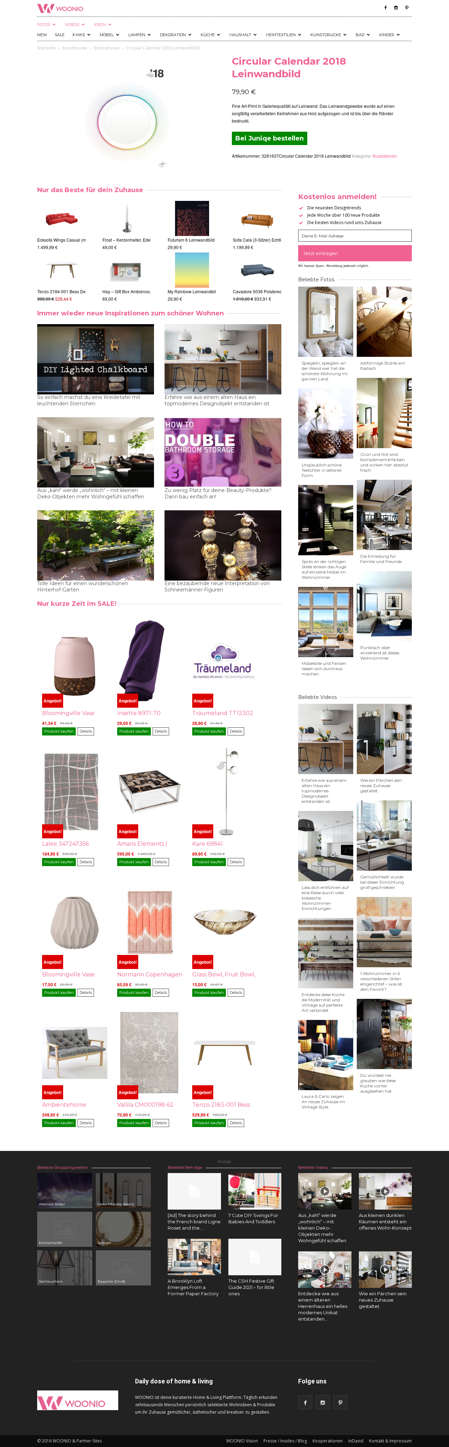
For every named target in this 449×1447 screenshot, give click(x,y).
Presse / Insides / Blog (285, 1441)
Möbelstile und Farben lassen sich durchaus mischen (324, 668)
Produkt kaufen (59, 731)
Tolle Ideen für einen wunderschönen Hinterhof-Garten (82, 586)
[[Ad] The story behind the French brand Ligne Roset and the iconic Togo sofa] (194, 1191)
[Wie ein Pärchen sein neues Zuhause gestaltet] (385, 1269)
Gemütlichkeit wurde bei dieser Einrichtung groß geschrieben (382, 882)
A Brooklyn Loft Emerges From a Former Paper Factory (193, 1287)
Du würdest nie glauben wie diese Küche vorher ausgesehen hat (378, 1083)
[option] (61, 251)
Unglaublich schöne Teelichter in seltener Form (322, 470)
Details (86, 731)
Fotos (43, 24)
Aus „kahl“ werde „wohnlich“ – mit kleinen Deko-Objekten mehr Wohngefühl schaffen (90, 493)
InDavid (355, 1441)
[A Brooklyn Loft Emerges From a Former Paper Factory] (194, 1257)
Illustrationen (107, 48)
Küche (208, 34)
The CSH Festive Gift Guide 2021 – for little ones (251, 1287)
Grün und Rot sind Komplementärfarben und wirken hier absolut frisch (384, 462)
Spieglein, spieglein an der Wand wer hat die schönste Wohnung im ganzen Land (325, 370)
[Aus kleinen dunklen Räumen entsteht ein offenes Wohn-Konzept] (385, 1191)
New (42, 34)
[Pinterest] (406, 8)
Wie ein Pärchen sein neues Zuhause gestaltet (381, 785)
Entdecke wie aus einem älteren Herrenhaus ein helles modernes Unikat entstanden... (322, 1306)
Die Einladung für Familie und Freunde (381, 559)
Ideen (100, 24)
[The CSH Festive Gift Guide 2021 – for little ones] (255, 1257)
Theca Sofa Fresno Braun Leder (263, 291)
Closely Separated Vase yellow (132, 291)
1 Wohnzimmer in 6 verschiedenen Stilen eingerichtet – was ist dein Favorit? (381, 981)
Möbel (107, 34)
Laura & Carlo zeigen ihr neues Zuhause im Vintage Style (323, 1101)
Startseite (46, 48)
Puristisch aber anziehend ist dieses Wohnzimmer (379, 653)
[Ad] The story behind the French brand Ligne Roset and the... (194, 1221)
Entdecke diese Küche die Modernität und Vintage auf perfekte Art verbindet (323, 1002)
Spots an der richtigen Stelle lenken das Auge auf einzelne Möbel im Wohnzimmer (324, 569)
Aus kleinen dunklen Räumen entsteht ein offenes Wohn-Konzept (385, 1221)
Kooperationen (328, 1441)
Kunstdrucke (325, 34)
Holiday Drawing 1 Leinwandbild (199, 291)
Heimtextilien (281, 34)
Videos (72, 24)
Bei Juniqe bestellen (269, 138)
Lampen (136, 34)
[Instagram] (396, 8)
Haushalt (240, 34)
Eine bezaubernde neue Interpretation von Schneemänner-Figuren (217, 586)
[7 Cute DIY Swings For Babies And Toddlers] (255, 1191)
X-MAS (78, 34)
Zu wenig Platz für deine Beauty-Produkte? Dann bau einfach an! (218, 493)
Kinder (386, 34)
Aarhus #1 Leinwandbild (191, 240)
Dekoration (173, 34)
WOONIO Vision (242, 1441)
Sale (60, 34)
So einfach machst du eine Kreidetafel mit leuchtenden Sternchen (88, 400)
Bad (360, 34)
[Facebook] (385, 8)
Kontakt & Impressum (390, 1441)
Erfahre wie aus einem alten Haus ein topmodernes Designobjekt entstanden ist (217, 400)
